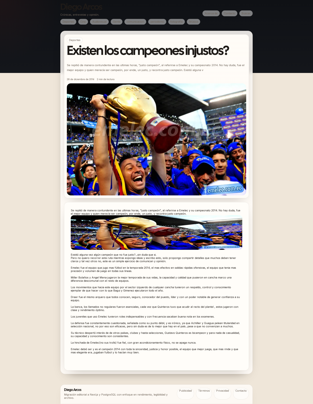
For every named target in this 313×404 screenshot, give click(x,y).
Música (193, 21)
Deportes (68, 21)
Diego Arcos (81, 7)
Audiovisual (99, 21)
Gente (116, 21)
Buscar (246, 13)
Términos (204, 390)
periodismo (157, 21)
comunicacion (135, 21)
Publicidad (185, 390)
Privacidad (222, 390)
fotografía (176, 21)
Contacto (229, 13)
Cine (83, 21)
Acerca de (211, 13)
